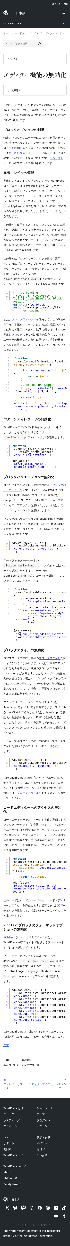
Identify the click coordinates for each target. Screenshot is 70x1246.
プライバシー (11, 1126)
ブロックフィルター (24, 319)
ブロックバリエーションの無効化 (28, 477)
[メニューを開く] (64, 13)
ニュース (8, 1114)
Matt (8, 1172)
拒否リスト (56, 158)
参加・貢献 (43, 1137)
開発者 (7, 1149)
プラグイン (43, 1120)
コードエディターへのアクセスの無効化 (32, 809)
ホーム (7, 33)
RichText (8, 937)
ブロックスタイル (49, 658)
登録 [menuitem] (66, 3)
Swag (42, 1155)
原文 (6, 1045)
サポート (8, 1143)
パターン (42, 1126)
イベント (42, 1143)
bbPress (10, 1178)
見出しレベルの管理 (18, 173)
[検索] (39, 43)
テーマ (41, 1114)
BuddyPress (12, 1184)
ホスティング (11, 1120)
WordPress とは (13, 1108)
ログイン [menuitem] (56, 3)
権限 (60, 905)
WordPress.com (15, 1166)
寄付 (41, 1149)
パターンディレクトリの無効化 (27, 419)
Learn (6, 1137)
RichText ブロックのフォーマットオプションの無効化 (33, 927)
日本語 (15, 1199)
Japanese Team (12, 23)
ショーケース (45, 1108)
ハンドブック (22, 33)
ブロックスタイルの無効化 (23, 650)
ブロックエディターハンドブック (51, 33)
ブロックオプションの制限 (23, 130)
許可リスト (21, 153)
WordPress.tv (13, 1155)
